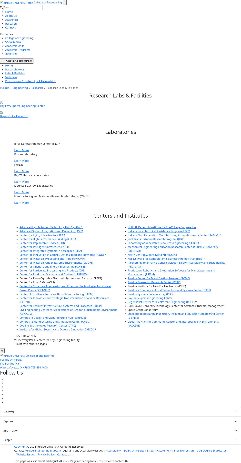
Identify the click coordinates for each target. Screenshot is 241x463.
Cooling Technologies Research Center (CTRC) (48, 325)
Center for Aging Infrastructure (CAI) (42, 235)
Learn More (21, 150)
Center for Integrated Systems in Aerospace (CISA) (51, 251)
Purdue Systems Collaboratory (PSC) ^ (151, 294)
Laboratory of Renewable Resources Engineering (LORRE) (163, 243)
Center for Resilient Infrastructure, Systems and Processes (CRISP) (61, 306)
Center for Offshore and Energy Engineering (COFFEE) (53, 266)
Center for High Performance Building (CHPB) (48, 239)
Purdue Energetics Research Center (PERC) (154, 282)
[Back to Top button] (2, 350)
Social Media (13, 42)
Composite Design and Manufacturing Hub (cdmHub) (53, 317)
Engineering (20, 88)
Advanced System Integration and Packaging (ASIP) (51, 231)
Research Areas (14, 69)
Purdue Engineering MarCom (43, 450)
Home (9, 12)
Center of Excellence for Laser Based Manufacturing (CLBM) (56, 294)
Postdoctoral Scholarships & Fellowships (30, 81)
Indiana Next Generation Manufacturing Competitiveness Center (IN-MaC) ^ (174, 235)
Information (11, 430)
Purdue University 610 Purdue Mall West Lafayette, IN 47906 (15, 363)
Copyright (20, 446)
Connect (10, 27)
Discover (8, 412)
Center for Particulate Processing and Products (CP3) (52, 270)
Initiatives (11, 54)
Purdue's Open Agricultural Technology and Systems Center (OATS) (169, 290)
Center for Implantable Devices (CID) (42, 243)
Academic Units (14, 46)
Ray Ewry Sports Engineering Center (150, 298)
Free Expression (184, 450)
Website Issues (25, 454)
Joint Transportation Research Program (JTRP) (156, 239)
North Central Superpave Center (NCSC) (152, 255)
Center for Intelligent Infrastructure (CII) (45, 247)
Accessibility (113, 450)
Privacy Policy (46, 454)
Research (11, 23)
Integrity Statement (159, 450)
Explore (8, 421)
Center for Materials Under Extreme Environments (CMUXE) (56, 262)
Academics (12, 19)
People (7, 440)
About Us (11, 16)
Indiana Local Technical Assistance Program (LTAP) (159, 231)
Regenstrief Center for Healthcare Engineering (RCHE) (161, 302)
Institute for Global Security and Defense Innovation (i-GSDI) (57, 329)
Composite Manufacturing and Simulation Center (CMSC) (55, 321)
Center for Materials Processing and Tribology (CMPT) (53, 258)
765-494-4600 (39, 367)
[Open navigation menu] (65, 2)
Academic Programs (17, 50)
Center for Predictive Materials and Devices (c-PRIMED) (54, 274)
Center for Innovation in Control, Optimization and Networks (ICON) (62, 255)
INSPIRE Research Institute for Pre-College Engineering (162, 227)
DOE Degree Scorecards (212, 450)
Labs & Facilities (15, 73)
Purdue (4, 88)
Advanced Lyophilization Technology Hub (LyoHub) (51, 227)
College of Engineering (48, 2)
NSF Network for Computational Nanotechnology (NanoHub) (165, 258)
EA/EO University (133, 450)
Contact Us (64, 454)
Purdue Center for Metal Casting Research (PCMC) (159, 278)
